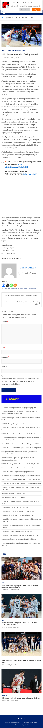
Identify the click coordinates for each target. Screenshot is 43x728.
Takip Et (36, 10)
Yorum (5, 322)
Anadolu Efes (6, 50)
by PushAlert (6, 12)
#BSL (20, 164)
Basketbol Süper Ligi (19, 288)
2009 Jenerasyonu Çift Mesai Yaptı (13, 493)
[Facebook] (3, 285)
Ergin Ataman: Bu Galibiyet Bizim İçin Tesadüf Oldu (22, 303)
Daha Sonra (24, 10)
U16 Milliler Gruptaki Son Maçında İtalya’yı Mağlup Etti (20, 464)
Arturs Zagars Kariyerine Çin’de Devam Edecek (18, 511)
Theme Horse (33, 722)
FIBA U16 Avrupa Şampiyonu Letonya (14, 424)
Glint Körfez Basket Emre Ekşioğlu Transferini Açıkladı (21, 475)
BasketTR (18, 722)
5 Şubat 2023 (5, 58)
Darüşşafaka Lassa (18, 50)
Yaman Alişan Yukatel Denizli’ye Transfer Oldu (18, 468)
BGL (4, 554)
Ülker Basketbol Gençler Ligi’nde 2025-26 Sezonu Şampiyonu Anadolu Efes (20, 586)
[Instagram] (21, 718)
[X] (7, 285)
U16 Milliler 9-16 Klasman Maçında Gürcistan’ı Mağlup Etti (21, 448)
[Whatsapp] (11, 285)
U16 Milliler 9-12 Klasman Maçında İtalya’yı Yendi (18, 434)
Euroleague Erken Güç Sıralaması (13, 497)
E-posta (5, 357)
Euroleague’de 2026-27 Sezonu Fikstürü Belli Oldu (19, 539)
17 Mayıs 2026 (6, 590)
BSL (27, 288)
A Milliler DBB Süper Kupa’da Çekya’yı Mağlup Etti (19, 408)
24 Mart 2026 (5, 700)
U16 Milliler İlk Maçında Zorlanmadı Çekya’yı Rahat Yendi (21, 483)
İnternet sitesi (7, 366)
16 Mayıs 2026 (6, 627)
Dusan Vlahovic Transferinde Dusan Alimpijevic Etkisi (20, 444)
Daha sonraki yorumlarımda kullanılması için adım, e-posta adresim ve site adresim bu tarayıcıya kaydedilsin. (20, 381)
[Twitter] (24, 718)
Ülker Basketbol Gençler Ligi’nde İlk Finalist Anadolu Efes (21, 661)
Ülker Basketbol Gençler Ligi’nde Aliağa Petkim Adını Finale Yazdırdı (19, 624)
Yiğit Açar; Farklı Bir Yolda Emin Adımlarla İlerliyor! (21, 698)
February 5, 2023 (30, 174)
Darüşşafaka (32, 288)
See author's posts (29, 273)
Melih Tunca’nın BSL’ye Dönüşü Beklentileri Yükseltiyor (21, 479)
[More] (15, 285)
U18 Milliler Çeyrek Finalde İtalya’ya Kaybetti (17, 531)
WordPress (28, 725)
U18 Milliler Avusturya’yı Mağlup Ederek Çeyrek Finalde (21, 535)
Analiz (3, 695)
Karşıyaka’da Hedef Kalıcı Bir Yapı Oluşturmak (18, 515)
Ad (3, 348)
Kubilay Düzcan (15, 58)
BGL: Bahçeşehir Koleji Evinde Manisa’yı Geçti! (21, 296)
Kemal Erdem (15, 590)
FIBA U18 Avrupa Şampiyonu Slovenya (15, 507)
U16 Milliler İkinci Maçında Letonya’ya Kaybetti (18, 472)
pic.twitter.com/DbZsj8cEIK (16, 167)
